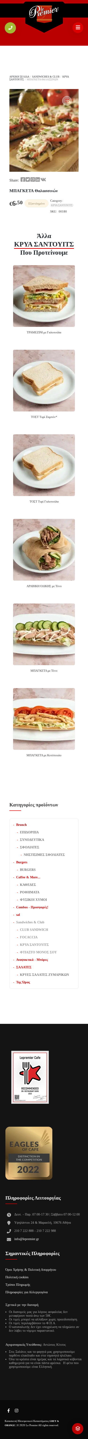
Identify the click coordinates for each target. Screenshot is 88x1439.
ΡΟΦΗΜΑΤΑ (29, 892)
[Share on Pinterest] (33, 180)
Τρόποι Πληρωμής (17, 1284)
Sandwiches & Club (45, 76)
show (77, 1428)
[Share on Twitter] (28, 180)
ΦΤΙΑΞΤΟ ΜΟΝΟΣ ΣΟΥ (38, 952)
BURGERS (28, 870)
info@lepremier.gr (26, 1239)
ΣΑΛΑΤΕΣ (23, 967)
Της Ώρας (23, 982)
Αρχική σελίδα (19, 76)
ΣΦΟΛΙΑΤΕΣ (29, 847)
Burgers (21, 862)
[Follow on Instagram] (16, 1411)
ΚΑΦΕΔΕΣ (28, 885)
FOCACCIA (29, 937)
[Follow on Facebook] (8, 1411)
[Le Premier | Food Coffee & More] (44, 14)
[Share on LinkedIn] (37, 180)
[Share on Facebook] (23, 180)
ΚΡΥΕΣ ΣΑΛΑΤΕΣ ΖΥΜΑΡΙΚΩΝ (44, 975)
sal (18, 915)
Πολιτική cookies (16, 1277)
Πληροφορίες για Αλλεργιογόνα (26, 1292)
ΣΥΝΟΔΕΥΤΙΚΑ (32, 840)
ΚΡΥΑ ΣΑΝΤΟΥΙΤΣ (62, 205)
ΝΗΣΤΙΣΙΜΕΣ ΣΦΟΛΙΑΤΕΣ (44, 855)
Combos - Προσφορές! (32, 907)
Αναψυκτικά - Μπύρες (32, 960)
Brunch (21, 825)
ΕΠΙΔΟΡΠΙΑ (29, 832)
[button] (67, 100)
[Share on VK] (43, 180)
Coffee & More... (28, 877)
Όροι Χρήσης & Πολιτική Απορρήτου (30, 1269)
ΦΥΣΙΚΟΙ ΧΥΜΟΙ (33, 900)
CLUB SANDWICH (34, 930)
